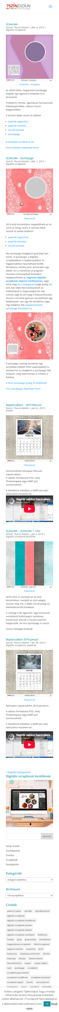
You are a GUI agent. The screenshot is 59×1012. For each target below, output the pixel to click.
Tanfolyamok (13, 850)
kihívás (46, 953)
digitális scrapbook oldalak (19, 930)
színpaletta (12, 987)
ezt (50, 284)
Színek (30, 982)
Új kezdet (12, 24)
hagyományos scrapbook (18, 944)
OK (47, 1003)
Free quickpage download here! (23, 388)
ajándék (28, 911)
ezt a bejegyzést (26, 284)
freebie (9, 410)
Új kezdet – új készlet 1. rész (23, 531)
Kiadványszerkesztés (30, 953)
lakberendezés (36, 958)
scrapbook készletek (40, 977)
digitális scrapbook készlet (19, 925)
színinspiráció (42, 982)
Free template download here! (22, 147)
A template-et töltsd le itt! (20, 141)
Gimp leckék (13, 846)
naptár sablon (40, 963)
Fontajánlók (12, 864)
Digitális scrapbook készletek (20, 536)
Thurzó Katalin (21, 27)
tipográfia (46, 987)
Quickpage (14, 134)
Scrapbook (12, 859)
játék (41, 949)
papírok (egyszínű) (18, 121)
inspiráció (30, 949)
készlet (22, 958)
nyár (9, 968)
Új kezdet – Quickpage (19, 158)
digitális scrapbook (16, 915)
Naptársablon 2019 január (22, 639)
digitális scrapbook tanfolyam (21, 934)
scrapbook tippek (15, 982)
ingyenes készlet (15, 949)
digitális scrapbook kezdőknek (21, 920)
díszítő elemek (16, 129)
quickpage (19, 968)
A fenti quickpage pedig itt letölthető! (26, 382)
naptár (28, 963)
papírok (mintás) (17, 125)
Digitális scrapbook (16, 29)
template (34, 987)
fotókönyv (42, 934)
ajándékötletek (42, 911)
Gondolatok (44, 939)
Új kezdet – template (30, 84)
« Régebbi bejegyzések (18, 772)
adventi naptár (14, 911)
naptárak (31, 645)
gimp (19, 939)
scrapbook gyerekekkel (18, 972)
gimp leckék (30, 939)
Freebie (10, 855)
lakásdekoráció (14, 963)
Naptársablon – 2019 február (24, 405)
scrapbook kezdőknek (17, 977)
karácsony (12, 953)
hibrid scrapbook (41, 944)
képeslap (11, 958)
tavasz (24, 987)
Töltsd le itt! (29, 218)
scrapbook (32, 968)
